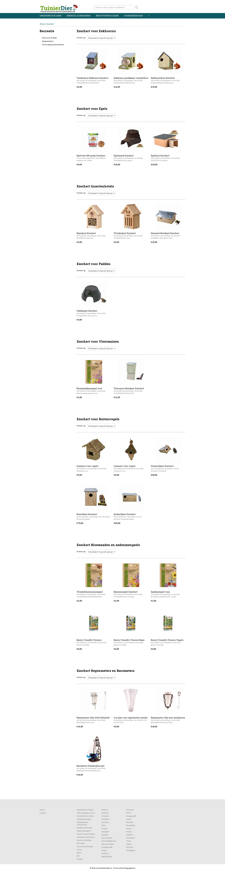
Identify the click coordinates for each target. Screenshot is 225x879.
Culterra (104, 810)
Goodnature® (106, 847)
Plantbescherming (84, 828)
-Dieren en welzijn (49, 38)
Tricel (128, 841)
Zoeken (136, 7)
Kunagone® (131, 816)
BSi (78, 856)
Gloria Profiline (107, 844)
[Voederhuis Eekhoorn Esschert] (93, 61)
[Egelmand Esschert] (131, 139)
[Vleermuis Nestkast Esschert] (131, 372)
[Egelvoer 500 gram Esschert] (93, 139)
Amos (79, 849)
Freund (104, 828)
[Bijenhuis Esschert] (93, 216)
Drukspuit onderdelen (86, 837)
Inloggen (169, 2)
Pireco (129, 828)
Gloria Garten (106, 838)
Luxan (128, 819)
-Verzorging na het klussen (53, 44)
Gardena (104, 835)
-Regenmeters (48, 41)
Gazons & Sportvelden (86, 834)
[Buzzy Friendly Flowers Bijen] (131, 623)
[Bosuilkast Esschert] (93, 497)
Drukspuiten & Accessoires (82, 823)
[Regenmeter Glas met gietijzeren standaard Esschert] (168, 701)
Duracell (104, 813)
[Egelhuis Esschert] (168, 139)
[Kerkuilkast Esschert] (131, 497)
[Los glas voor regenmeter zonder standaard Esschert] (131, 701)
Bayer (79, 853)
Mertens (129, 822)
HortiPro (105, 853)
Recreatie (81, 843)
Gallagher (105, 831)
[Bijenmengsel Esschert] (131, 575)
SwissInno (130, 838)
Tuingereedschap (133, 15)
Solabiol (129, 835)
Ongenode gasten (84, 831)
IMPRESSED (106, 856)
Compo (80, 859)
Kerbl (128, 813)
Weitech (129, 847)
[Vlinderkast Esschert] (131, 216)
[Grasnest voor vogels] (131, 449)
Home (42, 24)
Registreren (180, 2)
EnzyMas (105, 819)
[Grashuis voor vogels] (93, 449)
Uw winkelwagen (176, 7)
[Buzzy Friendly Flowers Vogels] (168, 623)
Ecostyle (105, 816)
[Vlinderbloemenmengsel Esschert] (93, 575)
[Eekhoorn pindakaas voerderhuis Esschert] (131, 61)
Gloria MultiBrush (108, 841)
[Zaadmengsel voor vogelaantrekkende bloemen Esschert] (168, 575)
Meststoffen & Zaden (107, 15)
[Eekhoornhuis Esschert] (168, 61)
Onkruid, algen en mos (79, 15)
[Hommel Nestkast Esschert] (168, 216)
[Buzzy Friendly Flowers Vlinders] (93, 623)
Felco (103, 825)
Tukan (128, 844)
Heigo (104, 850)
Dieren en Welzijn (84, 840)
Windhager (130, 850)
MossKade (130, 825)
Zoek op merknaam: (85, 846)
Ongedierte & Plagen (50, 15)
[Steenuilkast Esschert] (168, 449)
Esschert (50, 24)
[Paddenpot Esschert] (93, 294)
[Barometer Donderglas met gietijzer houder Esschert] (93, 749)
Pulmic (129, 831)
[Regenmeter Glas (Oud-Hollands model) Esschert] (93, 701)
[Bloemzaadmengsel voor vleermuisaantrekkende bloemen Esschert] (93, 372)
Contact (43, 813)
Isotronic (130, 810)
